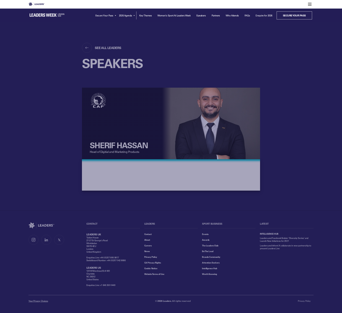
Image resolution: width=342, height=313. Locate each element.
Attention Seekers (210, 262)
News (147, 251)
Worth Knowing (209, 274)
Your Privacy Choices (38, 300)
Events (205, 234)
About (147, 239)
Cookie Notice (150, 268)
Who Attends (232, 15)
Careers (148, 245)
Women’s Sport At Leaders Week (174, 15)
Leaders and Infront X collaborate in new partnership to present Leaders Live (285, 247)
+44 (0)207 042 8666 (116, 260)
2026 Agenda (125, 15)
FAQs (247, 15)
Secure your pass (294, 15)
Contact (148, 234)
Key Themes (145, 15)
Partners (216, 15)
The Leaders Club (210, 245)
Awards (205, 239)
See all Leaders (108, 48)
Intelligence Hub (209, 268)
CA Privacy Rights (152, 262)
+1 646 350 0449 (107, 285)
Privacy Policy (150, 256)
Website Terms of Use (154, 274)
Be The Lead (207, 251)
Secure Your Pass (104, 15)
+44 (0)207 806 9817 (109, 257)
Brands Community (211, 256)
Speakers (201, 15)
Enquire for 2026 (264, 15)
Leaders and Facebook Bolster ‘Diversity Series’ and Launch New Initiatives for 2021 (284, 239)
